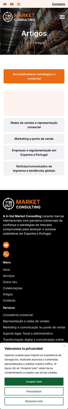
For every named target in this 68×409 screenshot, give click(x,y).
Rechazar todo (34, 401)
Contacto (58, 4)
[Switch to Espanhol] (18, 3)
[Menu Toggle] (62, 17)
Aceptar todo (34, 381)
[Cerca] (64, 346)
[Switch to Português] (11, 3)
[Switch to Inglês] (4, 3)
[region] (34, 376)
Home (28, 43)
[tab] (34, 76)
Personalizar (34, 391)
